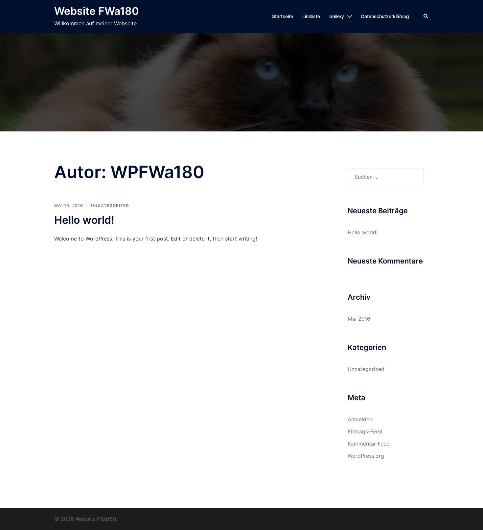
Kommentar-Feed (369, 443)
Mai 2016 (359, 318)
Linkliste (311, 16)
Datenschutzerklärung (385, 16)
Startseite (282, 16)
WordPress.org (366, 455)
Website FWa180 (96, 11)
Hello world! (84, 220)
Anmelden (360, 419)
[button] (426, 16)
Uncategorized (110, 205)
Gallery (336, 16)
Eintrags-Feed (365, 431)
